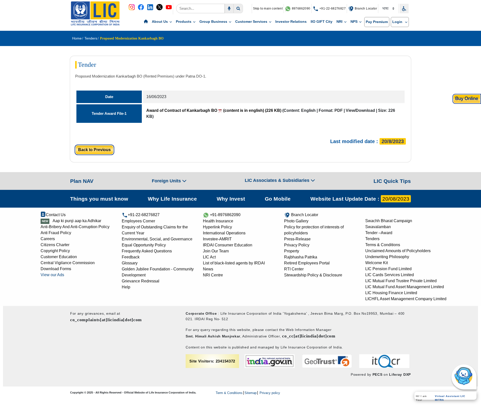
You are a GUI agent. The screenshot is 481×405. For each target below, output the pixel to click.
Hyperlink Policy (217, 227)
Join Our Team (216, 251)
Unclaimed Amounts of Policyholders (398, 251)
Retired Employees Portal (307, 263)
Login (397, 22)
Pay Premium (377, 22)
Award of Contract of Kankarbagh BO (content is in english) (213, 110)
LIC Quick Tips (392, 181)
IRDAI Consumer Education (227, 245)
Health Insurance (218, 221)
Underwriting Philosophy (387, 257)
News (208, 269)
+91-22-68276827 (332, 8)
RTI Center (294, 269)
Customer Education (59, 257)
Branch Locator (365, 8)
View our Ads (52, 275)
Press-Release (297, 239)
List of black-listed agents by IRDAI (234, 263)
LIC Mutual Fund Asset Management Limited (404, 287)
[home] (146, 22)
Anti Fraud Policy (56, 233)
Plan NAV (81, 181)
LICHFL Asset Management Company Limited (405, 299)
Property (291, 251)
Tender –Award (378, 233)
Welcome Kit (376, 263)
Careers (48, 239)
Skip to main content (268, 8)
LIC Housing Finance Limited (391, 293)
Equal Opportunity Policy (144, 245)
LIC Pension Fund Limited (388, 269)
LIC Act (209, 257)
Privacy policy (269, 393)
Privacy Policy (296, 245)
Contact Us (56, 215)
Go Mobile (278, 199)
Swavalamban (378, 227)
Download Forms (56, 269)
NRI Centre (213, 275)
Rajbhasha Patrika (300, 257)
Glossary (130, 263)
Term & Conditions (229, 393)
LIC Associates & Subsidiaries (278, 180)
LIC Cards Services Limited (389, 275)
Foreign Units (167, 180)
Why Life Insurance (172, 199)
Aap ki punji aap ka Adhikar (77, 221)
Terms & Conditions (382, 245)
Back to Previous (94, 150)
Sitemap (251, 393)
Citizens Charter (55, 245)
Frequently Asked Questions (147, 251)
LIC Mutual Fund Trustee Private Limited (401, 281)
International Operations (224, 233)
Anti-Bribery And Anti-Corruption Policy (75, 227)
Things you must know (99, 199)
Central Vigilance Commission (68, 263)
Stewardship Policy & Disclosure (313, 275)
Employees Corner (138, 221)
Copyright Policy (55, 251)
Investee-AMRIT (217, 239)
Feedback (131, 257)
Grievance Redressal (140, 281)
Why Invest (231, 199)
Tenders (372, 239)
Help (126, 287)
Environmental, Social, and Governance (157, 239)
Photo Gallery (296, 221)
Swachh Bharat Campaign (388, 221)
